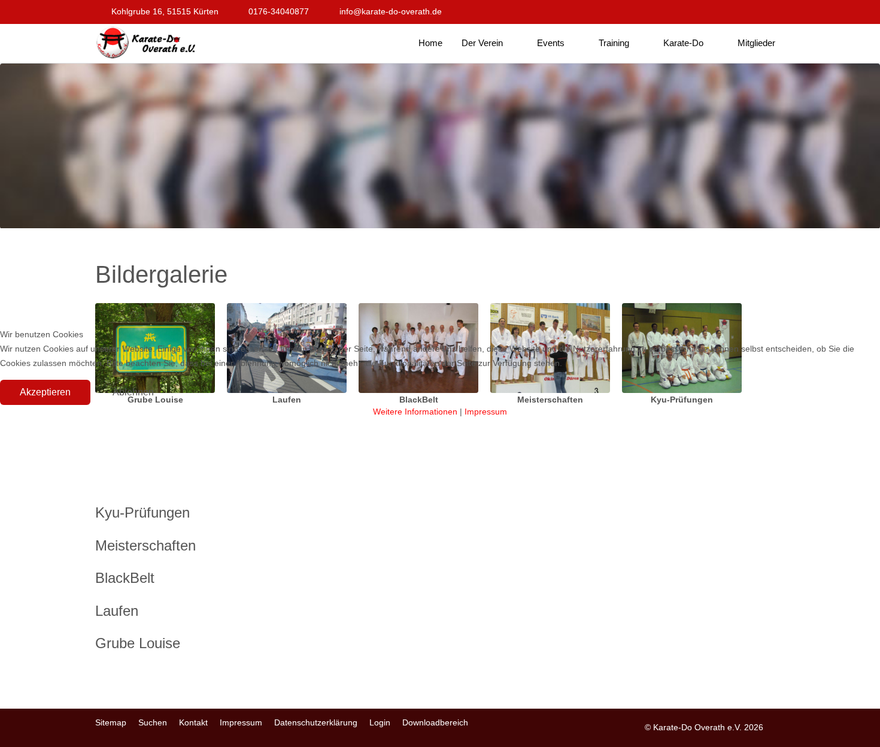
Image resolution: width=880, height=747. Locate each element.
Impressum (486, 411)
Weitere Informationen (415, 411)
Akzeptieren (45, 392)
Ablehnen (133, 392)
